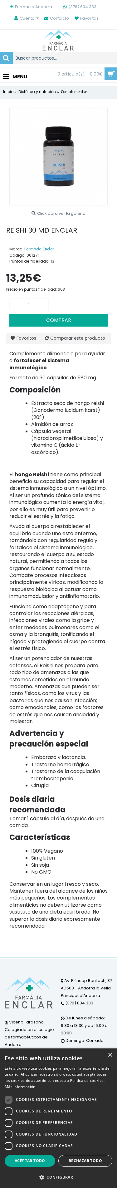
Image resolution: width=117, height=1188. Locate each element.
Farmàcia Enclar (39, 249)
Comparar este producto (77, 338)
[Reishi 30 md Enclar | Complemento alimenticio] (58, 156)
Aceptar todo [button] (30, 1160)
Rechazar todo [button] (85, 1160)
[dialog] (58, 1118)
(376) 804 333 (78, 1003)
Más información (20, 1086)
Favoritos (26, 338)
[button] (58, 1177)
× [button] (110, 1055)
